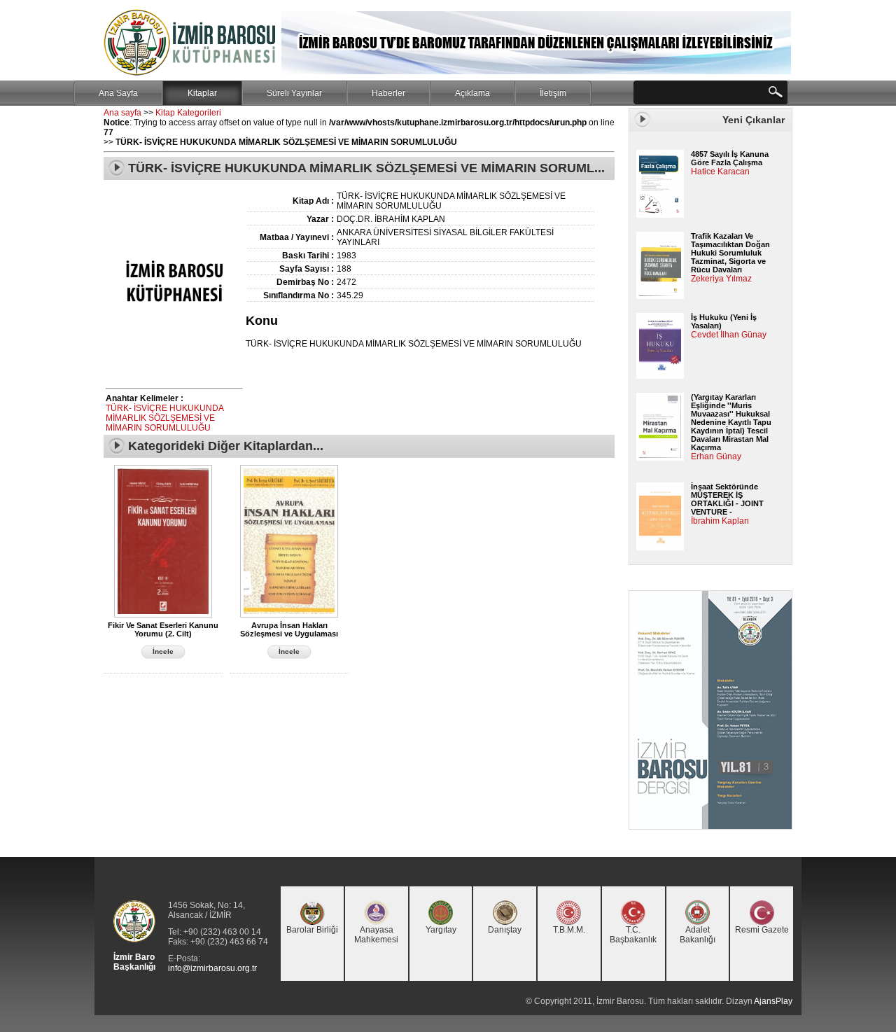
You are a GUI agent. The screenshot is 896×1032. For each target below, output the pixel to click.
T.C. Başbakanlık (633, 934)
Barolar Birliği (312, 930)
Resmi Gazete (762, 930)
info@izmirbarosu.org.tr (212, 968)
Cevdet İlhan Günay (728, 335)
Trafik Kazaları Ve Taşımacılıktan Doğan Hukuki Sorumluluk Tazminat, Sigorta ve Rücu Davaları (730, 253)
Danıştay (505, 930)
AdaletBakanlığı (697, 934)
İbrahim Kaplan (720, 521)
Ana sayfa (122, 113)
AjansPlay (773, 1001)
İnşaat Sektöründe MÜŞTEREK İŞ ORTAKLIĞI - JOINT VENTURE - (727, 499)
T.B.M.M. (569, 930)
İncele (163, 651)
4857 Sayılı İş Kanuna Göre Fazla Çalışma (730, 158)
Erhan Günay (716, 456)
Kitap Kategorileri (188, 113)
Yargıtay (441, 930)
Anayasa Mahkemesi (376, 934)
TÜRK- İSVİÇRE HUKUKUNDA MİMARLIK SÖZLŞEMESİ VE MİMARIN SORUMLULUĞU (164, 418)
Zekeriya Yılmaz (721, 279)
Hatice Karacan (720, 171)
